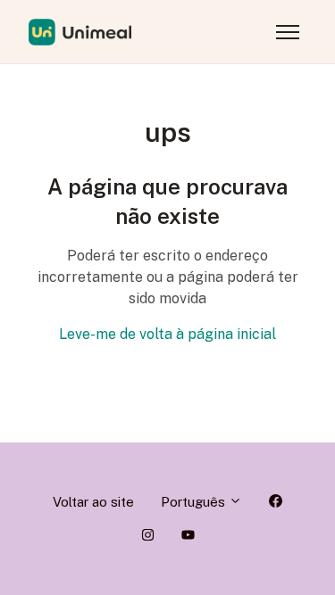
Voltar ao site (93, 501)
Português (195, 501)
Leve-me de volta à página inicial (167, 334)
